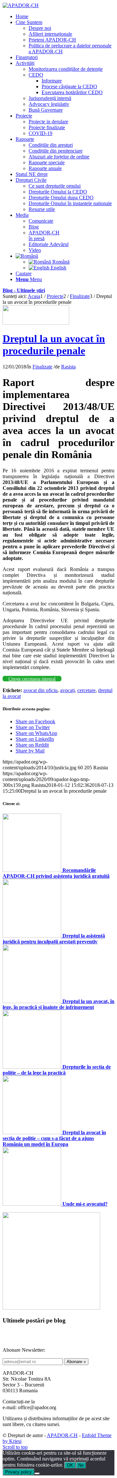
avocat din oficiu (40, 690)
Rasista (68, 366)
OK (70, 1465)
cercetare (86, 690)
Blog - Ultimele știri (24, 290)
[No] (37, 1473)
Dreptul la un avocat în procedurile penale (54, 344)
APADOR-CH (62, 1435)
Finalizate (42, 366)
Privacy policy (18, 1472)
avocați (67, 690)
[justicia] (36, 323)
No (81, 1465)
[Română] (27, 256)
